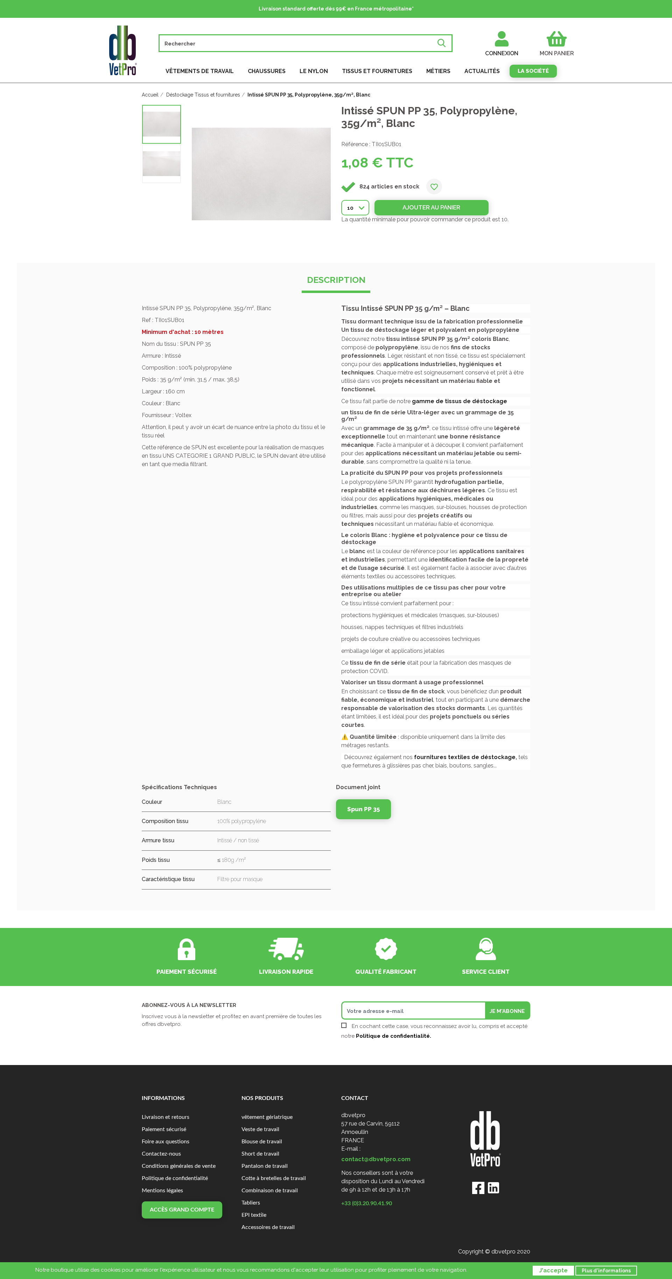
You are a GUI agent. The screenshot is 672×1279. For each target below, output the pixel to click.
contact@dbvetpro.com (376, 1159)
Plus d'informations (606, 1270)
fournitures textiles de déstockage (465, 757)
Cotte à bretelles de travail (273, 1178)
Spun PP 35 (363, 809)
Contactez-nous (161, 1154)
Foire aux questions (165, 1141)
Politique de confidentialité (175, 1178)
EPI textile (253, 1215)
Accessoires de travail (268, 1227)
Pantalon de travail (264, 1166)
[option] (161, 124)
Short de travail (260, 1154)
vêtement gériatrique (267, 1117)
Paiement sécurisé (164, 1129)
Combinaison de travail (269, 1190)
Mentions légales (162, 1190)
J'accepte (553, 1270)
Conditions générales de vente (179, 1166)
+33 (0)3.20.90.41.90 (366, 1203)
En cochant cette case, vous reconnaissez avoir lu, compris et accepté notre (434, 1031)
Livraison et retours (165, 1117)
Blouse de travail (261, 1141)
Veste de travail (260, 1129)
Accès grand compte (182, 1210)
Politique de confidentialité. (393, 1036)
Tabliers (250, 1203)
